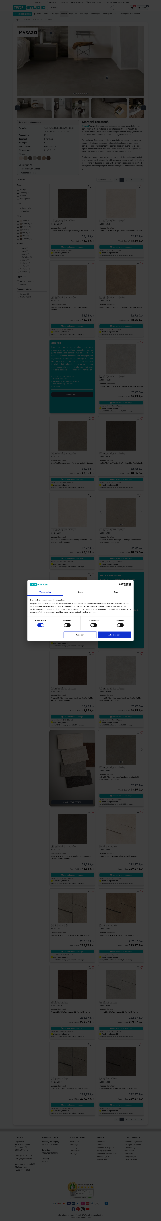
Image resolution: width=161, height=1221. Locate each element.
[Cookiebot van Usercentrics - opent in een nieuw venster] (120, 584)
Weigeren (80, 635)
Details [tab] (80, 592)
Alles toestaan (114, 635)
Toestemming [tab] (45, 592)
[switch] (67, 625)
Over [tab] (116, 592)
